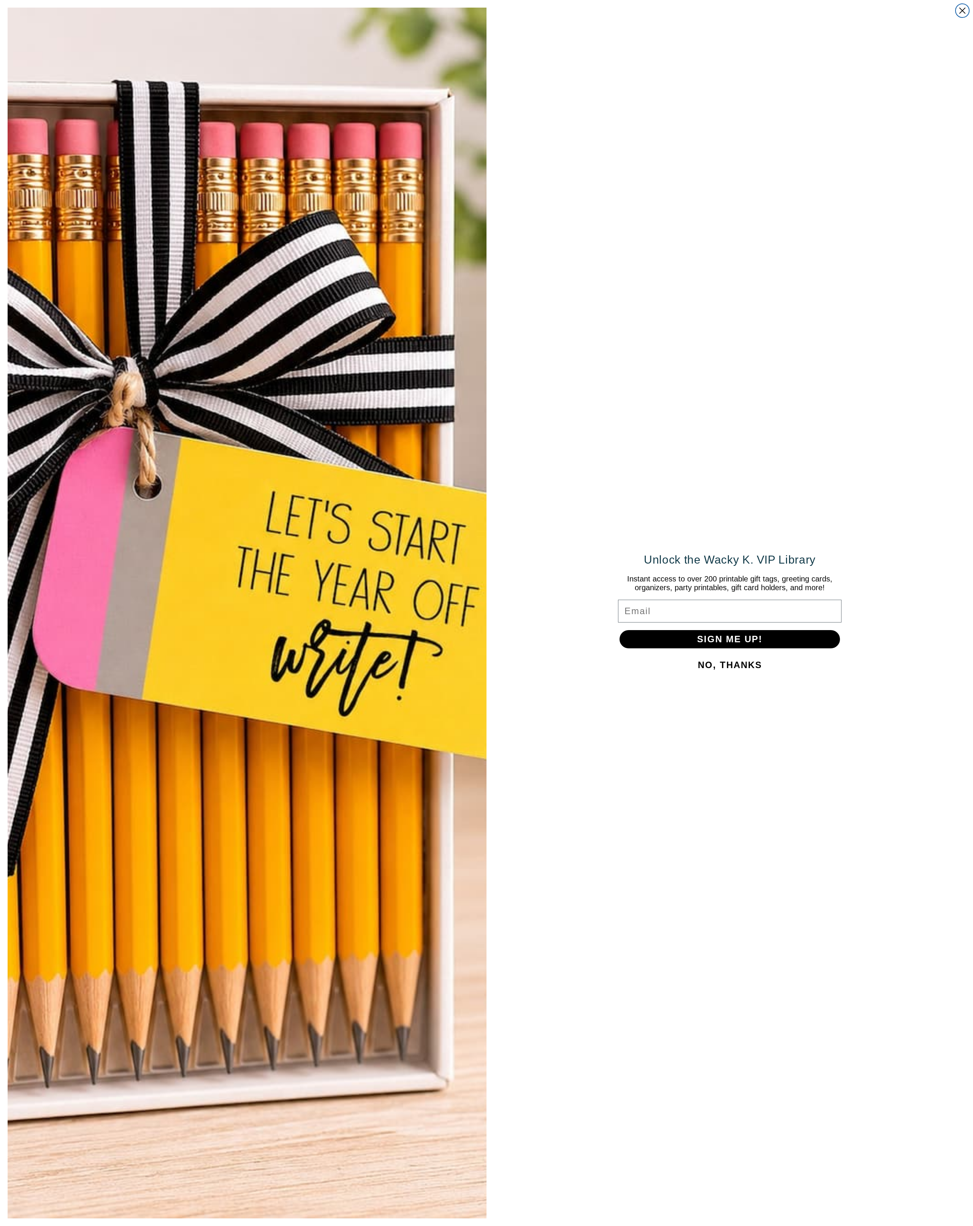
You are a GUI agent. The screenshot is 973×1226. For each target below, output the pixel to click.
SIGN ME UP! (729, 639)
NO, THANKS (730, 665)
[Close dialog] (962, 10)
